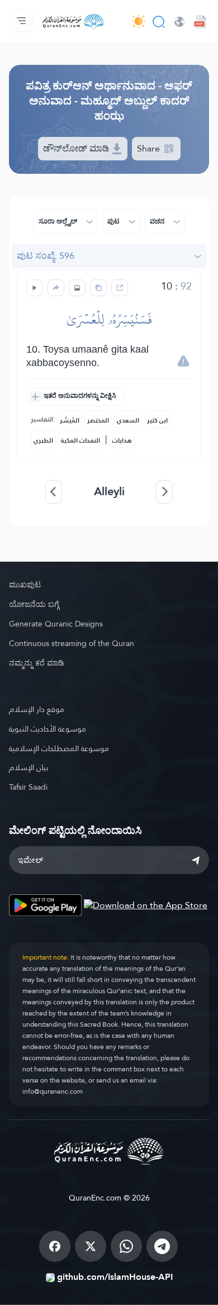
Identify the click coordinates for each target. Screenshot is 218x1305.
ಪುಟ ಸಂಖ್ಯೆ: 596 (45, 256)
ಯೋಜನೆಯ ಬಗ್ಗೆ (34, 604)
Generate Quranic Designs (56, 623)
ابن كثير (157, 420)
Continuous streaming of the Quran (71, 643)
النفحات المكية (80, 440)
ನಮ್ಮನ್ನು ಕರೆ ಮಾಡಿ (36, 663)
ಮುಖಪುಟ (25, 584)
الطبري (43, 440)
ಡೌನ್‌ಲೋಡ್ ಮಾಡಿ (77, 148)
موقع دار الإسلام (36, 709)
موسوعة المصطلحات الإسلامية (59, 748)
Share (149, 148)
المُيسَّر (69, 420)
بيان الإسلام (28, 767)
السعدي (128, 420)
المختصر (98, 420)
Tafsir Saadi (28, 787)
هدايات (122, 440)
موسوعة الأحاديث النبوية (47, 729)
